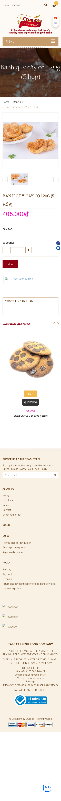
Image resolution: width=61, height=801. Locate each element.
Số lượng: (8, 243)
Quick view (30, 402)
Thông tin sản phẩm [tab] (19, 301)
